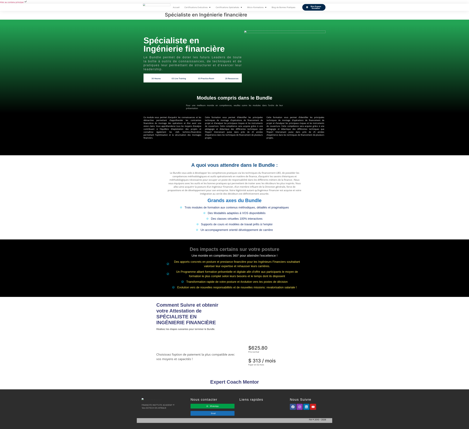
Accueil (176, 7)
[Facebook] (293, 407)
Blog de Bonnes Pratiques (283, 7)
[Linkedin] (306, 407)
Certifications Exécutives (196, 7)
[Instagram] (300, 407)
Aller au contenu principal (12, 2)
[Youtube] (313, 407)
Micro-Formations (255, 7)
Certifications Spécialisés (227, 7)
